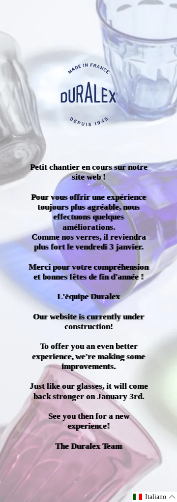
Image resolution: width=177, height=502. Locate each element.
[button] (154, 497)
